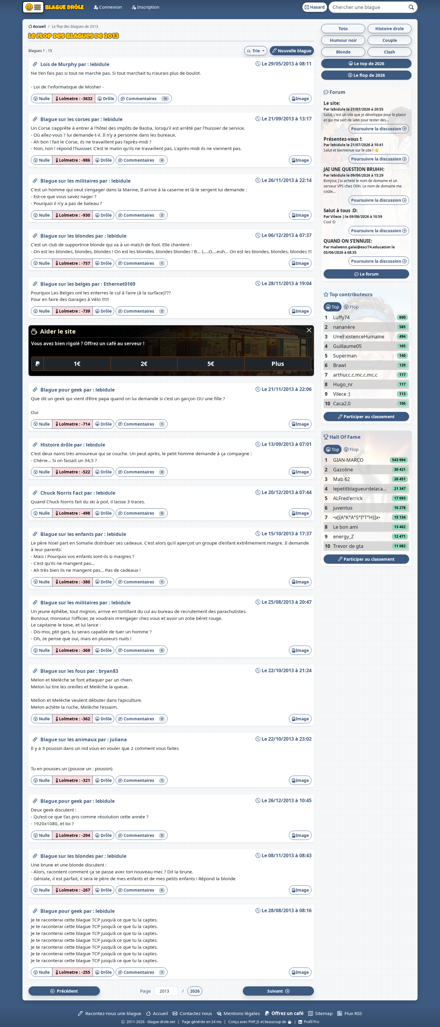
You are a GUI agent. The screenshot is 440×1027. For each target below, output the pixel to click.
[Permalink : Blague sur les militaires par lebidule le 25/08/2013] (35, 601)
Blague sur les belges (66, 284)
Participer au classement (368, 416)
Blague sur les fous (63, 671)
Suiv (275, 991)
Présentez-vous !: (343, 139)
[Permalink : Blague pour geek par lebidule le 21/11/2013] (35, 389)
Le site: (332, 103)
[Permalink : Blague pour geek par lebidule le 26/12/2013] (35, 800)
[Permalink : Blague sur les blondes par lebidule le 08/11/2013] (35, 855)
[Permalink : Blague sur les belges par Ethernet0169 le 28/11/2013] (35, 283)
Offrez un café (286, 1013)
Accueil (39, 26)
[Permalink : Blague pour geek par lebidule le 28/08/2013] (35, 910)
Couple (390, 40)
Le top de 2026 (368, 63)
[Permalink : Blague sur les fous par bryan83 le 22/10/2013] (35, 670)
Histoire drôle (57, 444)
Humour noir (343, 40)
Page (145, 991)
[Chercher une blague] (411, 7)
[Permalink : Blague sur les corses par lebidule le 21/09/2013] (35, 118)
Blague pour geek (62, 389)
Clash (389, 52)
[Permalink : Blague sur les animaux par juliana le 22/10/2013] (35, 738)
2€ (144, 364)
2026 (195, 991)
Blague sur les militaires (69, 181)
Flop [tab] (353, 307)
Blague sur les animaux (69, 739)
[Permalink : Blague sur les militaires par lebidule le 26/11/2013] (35, 180)
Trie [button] (256, 51)
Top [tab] (334, 307)
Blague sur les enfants (67, 534)
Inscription (147, 7)
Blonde (343, 52)
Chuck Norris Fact (62, 493)
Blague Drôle (64, 7)
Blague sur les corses (65, 119)
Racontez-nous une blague (112, 1013)
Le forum (369, 274)
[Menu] (33, 7)
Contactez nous (194, 1013)
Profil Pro (310, 1021)
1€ (77, 364)
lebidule (99, 64)
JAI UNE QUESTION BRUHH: (354, 169)
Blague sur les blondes (67, 236)
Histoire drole (389, 28)
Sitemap (323, 1013)
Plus (277, 364)
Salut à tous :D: (340, 210)
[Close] (309, 330)
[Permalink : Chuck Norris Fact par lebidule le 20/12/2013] (35, 492)
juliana (118, 739)
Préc (66, 991)
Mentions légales (240, 1013)
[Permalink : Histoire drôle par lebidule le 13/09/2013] (35, 444)
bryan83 (108, 671)
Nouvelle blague (294, 51)
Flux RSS (352, 1013)
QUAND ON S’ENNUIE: (348, 241)
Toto (343, 28)
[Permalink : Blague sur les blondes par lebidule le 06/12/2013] (35, 235)
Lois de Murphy (59, 64)
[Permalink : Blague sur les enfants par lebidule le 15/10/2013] (35, 533)
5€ (210, 364)
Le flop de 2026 (368, 75)
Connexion (110, 7)
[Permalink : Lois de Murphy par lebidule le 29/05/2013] (35, 63)
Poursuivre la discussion (376, 129)
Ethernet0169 (119, 284)
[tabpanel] (366, 360)
